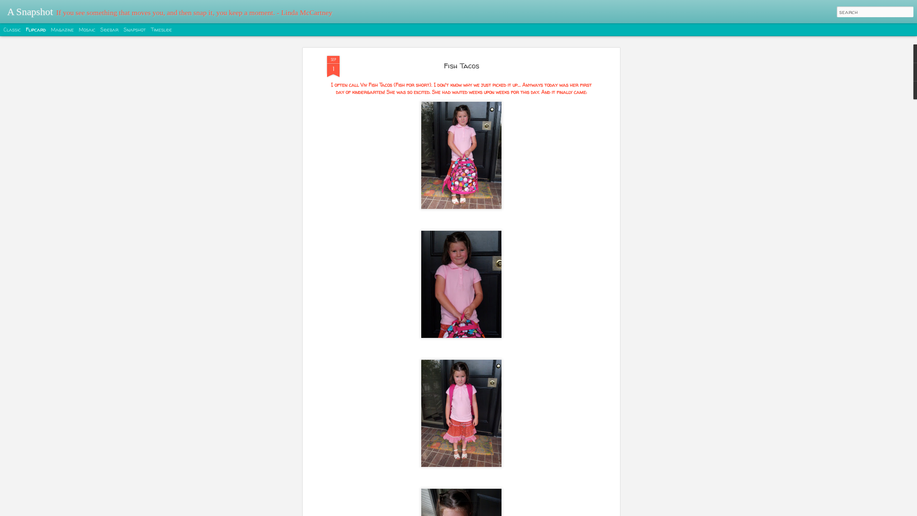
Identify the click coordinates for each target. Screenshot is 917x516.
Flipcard (36, 29)
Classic (12, 29)
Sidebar (109, 29)
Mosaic (87, 29)
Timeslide (161, 29)
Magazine (62, 29)
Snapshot (135, 29)
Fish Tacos (461, 66)
